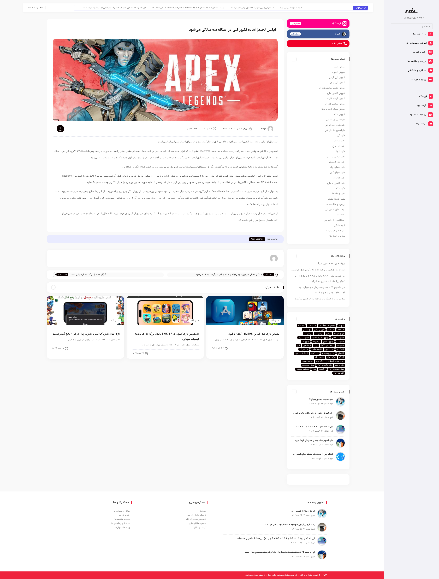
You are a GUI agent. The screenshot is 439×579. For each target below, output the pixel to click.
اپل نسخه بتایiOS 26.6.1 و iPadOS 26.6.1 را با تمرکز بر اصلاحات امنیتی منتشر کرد (228, 7)
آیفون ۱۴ (340, 341)
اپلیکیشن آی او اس (268, 348)
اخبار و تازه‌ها (338, 193)
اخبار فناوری (339, 178)
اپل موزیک (304, 349)
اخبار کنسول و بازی (336, 183)
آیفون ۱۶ (305, 341)
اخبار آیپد (192, 353)
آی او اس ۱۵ (339, 333)
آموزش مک (339, 114)
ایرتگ (341, 357)
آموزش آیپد (339, 67)
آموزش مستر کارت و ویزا (333, 109)
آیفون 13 (308, 333)
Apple (341, 325)
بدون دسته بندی (336, 199)
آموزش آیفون (338, 72)
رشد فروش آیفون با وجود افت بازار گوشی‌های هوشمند (293, 7)
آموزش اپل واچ (337, 82)
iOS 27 (331, 329)
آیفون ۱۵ (316, 341)
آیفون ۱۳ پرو (304, 337)
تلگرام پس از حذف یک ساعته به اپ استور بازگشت (97, 7)
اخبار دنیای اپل (337, 167)
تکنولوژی (341, 215)
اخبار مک (340, 188)
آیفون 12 (319, 333)
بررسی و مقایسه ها (335, 204)
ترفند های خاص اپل (335, 209)
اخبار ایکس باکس (336, 157)
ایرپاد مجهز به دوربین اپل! (331, 7)
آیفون (328, 333)
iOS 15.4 (312, 325)
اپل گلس (314, 353)
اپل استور (329, 349)
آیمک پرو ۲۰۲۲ (327, 345)
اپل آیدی (340, 349)
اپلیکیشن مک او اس (335, 130)
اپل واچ (341, 353)
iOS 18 (301, 325)
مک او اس (339, 365)
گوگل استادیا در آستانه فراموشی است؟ (87, 274)
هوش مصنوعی (308, 365)
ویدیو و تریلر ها (337, 236)
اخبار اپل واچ (338, 146)
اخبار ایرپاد (340, 151)
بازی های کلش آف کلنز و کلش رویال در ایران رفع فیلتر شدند (86, 334)
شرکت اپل (332, 357)
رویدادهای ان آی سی (334, 220)
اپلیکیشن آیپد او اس (335, 125)
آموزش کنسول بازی (336, 93)
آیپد (316, 345)
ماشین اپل (319, 357)
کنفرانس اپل (339, 373)
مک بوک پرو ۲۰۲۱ (325, 365)
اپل (298, 345)
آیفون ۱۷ (340, 345)
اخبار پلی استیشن (336, 162)
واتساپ (322, 369)
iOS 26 (341, 329)
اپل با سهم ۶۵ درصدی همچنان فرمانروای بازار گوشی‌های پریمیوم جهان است (155, 7)
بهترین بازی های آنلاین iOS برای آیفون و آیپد (253, 334)
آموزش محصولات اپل (334, 104)
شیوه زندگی (339, 225)
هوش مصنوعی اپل (336, 369)
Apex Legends (257, 239)
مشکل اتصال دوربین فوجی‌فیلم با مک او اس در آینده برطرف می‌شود (229, 274)
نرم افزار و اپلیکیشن (335, 231)
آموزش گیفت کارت (336, 98)
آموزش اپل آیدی (337, 77)
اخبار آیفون (339, 141)
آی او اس (307, 329)
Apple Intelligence (327, 325)
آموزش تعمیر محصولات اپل (331, 88)
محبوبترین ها (307, 361)
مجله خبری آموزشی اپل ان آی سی (330, 361)
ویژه (314, 369)
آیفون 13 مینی (338, 337)
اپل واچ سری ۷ (328, 353)
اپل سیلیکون (317, 349)
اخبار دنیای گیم (110, 348)
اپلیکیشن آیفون (301, 353)
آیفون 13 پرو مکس (320, 337)
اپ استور (307, 345)
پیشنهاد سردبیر (302, 369)
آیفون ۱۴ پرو (328, 341)
